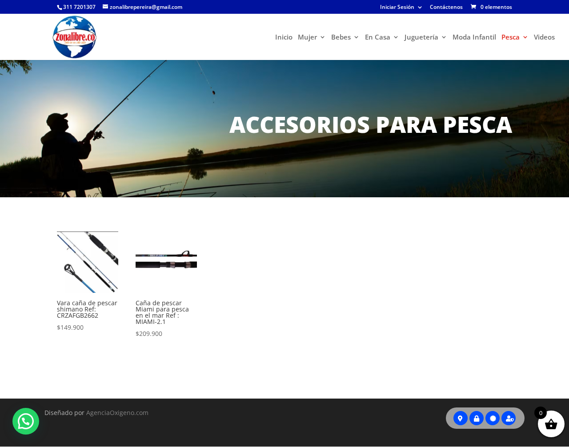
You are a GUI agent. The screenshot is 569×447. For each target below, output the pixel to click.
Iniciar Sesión (397, 7)
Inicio (284, 37)
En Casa (377, 37)
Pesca (510, 37)
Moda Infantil (474, 37)
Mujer (307, 37)
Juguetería (421, 37)
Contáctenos (446, 7)
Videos (544, 37)
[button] (25, 421)
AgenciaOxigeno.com (117, 412)
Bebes (341, 37)
